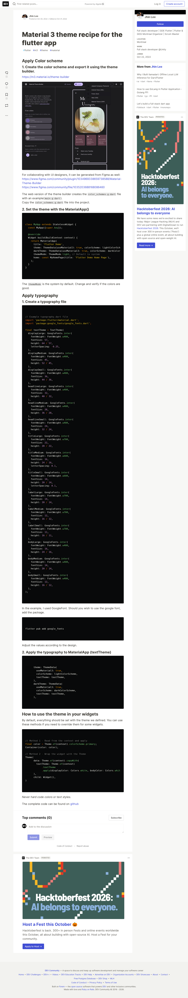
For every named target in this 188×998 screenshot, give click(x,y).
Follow (160, 24)
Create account (174, 3)
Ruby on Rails (88, 989)
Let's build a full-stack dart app (153, 105)
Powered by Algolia (93, 4)
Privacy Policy (95, 982)
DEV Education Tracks (71, 974)
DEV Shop (102, 978)
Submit (33, 837)
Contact (164, 974)
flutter (27, 50)
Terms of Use (111, 982)
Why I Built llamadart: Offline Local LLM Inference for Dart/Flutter (157, 78)
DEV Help (88, 974)
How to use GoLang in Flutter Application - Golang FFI (159, 92)
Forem (62, 986)
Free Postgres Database (85, 978)
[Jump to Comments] (6, 85)
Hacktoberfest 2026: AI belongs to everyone (156, 211)
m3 (35, 50)
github (74, 804)
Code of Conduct (64, 846)
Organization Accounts (123, 974)
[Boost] (6, 105)
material (55, 50)
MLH (112, 978)
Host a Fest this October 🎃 (50, 924)
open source (76, 986)
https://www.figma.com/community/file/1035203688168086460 (63, 187)
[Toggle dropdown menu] (128, 858)
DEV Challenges (34, 974)
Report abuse (83, 846)
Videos (55, 974)
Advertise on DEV (102, 974)
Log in (157, 3)
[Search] (14, 3)
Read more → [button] (146, 245)
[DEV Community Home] (5, 4)
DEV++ (46, 974)
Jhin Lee (33, 16)
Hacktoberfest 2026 (147, 228)
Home (21, 974)
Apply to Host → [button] (33, 946)
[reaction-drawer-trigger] (6, 74)
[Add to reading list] (6, 96)
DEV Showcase (143, 974)
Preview (48, 837)
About (155, 974)
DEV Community (52, 970)
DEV (104, 986)
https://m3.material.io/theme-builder (45, 77)
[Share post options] (6, 115)
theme (44, 50)
